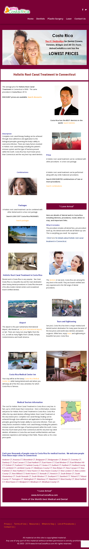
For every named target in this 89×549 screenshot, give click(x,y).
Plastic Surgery (55, 18)
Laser (69, 18)
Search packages (22, 220)
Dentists (40, 18)
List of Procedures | (67, 523)
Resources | (34, 523)
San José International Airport (31, 329)
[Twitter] (86, 10)
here (53, 238)
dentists (53, 280)
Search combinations (54, 186)
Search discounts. (35, 97)
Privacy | (8, 523)
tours (69, 333)
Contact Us (80, 18)
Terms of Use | (21, 523)
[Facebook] (83, 10)
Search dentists (69, 123)
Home (30, 18)
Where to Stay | (49, 523)
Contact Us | (9, 526)
